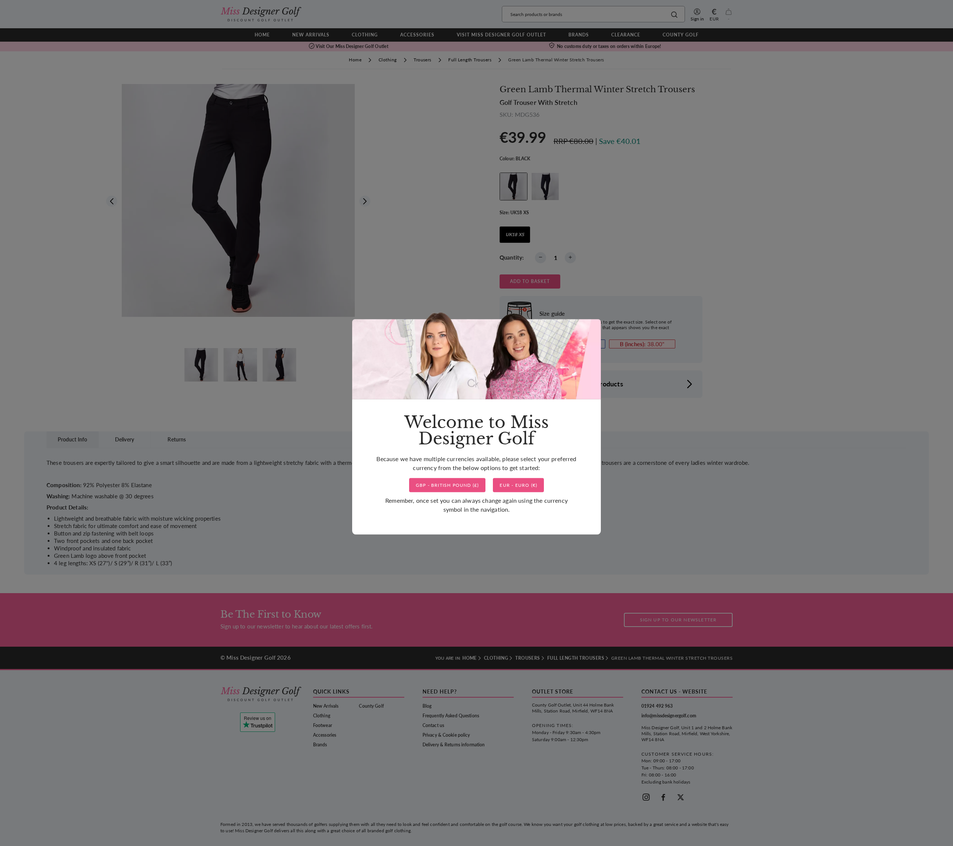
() (447, 485)
